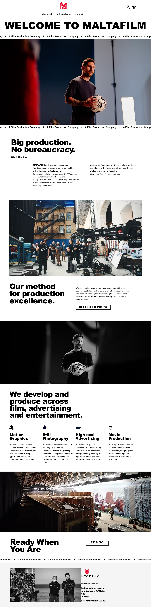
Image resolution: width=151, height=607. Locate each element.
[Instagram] (128, 7)
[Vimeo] (134, 7)
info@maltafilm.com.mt (86, 584)
